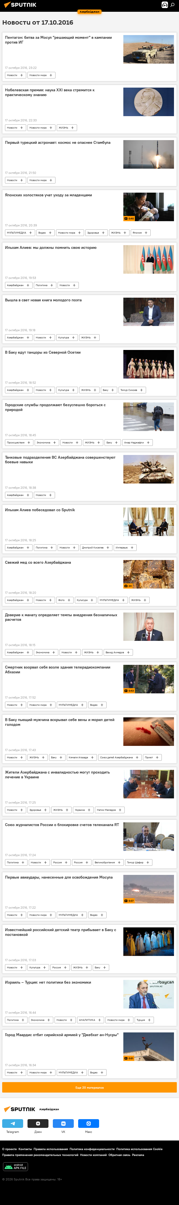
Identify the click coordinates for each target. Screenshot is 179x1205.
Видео (42, 232)
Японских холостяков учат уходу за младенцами (48, 195)
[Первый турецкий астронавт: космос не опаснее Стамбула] (148, 154)
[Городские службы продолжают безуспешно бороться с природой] (148, 416)
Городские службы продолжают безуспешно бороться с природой (55, 407)
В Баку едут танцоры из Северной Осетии (43, 352)
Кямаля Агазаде (78, 757)
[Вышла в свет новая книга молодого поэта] (148, 312)
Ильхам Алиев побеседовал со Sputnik (40, 509)
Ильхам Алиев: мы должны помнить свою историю (50, 247)
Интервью (122, 547)
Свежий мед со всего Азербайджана (38, 562)
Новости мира (37, 75)
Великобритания (105, 862)
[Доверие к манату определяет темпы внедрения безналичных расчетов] (148, 627)
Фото (61, 600)
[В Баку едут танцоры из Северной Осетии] (148, 364)
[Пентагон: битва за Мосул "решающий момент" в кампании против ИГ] (148, 49)
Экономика (43, 442)
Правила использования (51, 1149)
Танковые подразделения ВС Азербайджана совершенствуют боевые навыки (60, 460)
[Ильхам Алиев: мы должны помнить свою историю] (148, 259)
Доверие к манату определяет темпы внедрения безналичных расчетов (61, 617)
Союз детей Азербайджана (116, 757)
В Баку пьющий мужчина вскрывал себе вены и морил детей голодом (59, 722)
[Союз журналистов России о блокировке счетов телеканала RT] (148, 836)
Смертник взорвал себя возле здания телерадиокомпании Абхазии (57, 669)
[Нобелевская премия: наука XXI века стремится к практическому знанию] (148, 102)
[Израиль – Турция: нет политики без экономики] (148, 994)
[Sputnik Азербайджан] (21, 8)
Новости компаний (93, 1155)
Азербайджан (15, 285)
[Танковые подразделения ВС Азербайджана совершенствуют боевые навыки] (148, 469)
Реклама (138, 1155)
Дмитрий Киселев (92, 547)
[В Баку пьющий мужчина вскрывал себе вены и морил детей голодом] (148, 731)
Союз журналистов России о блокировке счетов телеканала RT (62, 824)
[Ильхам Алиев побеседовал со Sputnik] (148, 521)
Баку (105, 390)
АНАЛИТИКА (87, 1020)
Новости (12, 75)
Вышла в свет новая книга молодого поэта (43, 300)
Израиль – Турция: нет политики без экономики (48, 982)
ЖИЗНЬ (63, 127)
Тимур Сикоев (128, 390)
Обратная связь (119, 1155)
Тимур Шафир (135, 862)
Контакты (25, 1149)
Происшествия (15, 442)
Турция (141, 1020)
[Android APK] (15, 1167)
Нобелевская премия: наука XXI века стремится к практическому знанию (50, 92)
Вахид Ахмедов (115, 652)
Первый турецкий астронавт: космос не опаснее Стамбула (57, 142)
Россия (57, 862)
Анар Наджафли (134, 442)
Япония (137, 232)
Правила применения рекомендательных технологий (40, 1155)
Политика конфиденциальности (92, 1149)
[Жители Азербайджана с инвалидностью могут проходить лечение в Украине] (148, 784)
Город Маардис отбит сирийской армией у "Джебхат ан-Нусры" (62, 1034)
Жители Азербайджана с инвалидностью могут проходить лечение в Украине (57, 774)
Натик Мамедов (106, 809)
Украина (80, 809)
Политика (41, 285)
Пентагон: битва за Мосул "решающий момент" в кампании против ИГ (58, 40)
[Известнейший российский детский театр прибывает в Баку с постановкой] (148, 941)
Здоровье (93, 232)
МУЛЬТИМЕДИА (16, 232)
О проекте (9, 1149)
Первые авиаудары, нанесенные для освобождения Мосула (59, 877)
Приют (149, 757)
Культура (63, 337)
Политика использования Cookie (139, 1149)
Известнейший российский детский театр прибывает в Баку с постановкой (60, 932)
